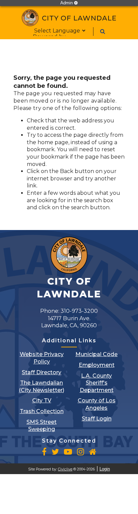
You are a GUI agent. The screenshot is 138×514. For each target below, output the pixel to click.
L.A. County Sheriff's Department (97, 383)
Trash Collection (42, 411)
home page (53, 142)
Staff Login (97, 418)
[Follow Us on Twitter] (55, 452)
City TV (41, 400)
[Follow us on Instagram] (80, 452)
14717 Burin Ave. (69, 322)
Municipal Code (96, 354)
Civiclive (65, 469)
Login (104, 468)
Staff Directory (41, 372)
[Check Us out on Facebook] (44, 452)
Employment (97, 365)
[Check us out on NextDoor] (92, 452)
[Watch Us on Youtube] (68, 452)
